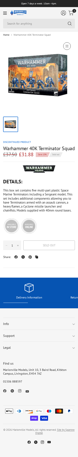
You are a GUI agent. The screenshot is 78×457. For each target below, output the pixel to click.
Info (6, 324)
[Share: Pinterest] (30, 257)
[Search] (69, 23)
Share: (7, 257)
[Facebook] (6, 391)
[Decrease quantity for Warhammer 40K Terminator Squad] (6, 245)
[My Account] (63, 13)
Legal (7, 347)
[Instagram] (21, 391)
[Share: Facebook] (16, 257)
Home (6, 35)
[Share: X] (23, 257)
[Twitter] (14, 391)
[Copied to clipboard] (36, 257)
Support (9, 336)
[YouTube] (29, 391)
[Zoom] (67, 46)
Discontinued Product (17, 142)
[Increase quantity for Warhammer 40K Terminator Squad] (18, 245)
